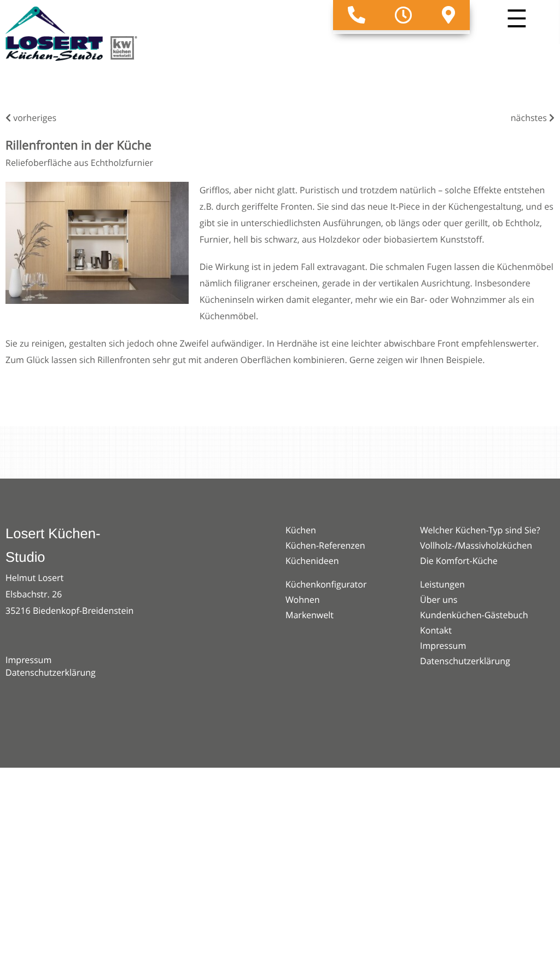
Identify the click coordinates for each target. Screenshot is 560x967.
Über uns (438, 600)
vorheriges (33, 118)
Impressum (28, 660)
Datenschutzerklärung (50, 672)
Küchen (300, 530)
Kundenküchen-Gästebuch (474, 615)
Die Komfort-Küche (459, 561)
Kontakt (436, 630)
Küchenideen (312, 561)
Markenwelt (309, 615)
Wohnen (302, 600)
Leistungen (442, 584)
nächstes (530, 118)
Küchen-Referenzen (325, 545)
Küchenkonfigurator (325, 584)
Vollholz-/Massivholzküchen (476, 545)
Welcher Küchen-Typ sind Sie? (480, 530)
